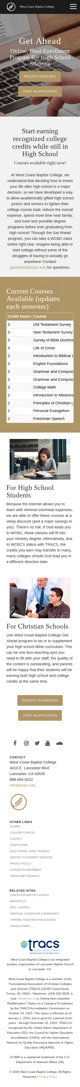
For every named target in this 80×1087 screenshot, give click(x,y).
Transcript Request (24, 876)
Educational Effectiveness (30, 851)
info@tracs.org (28, 998)
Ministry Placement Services (31, 857)
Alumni (15, 826)
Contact (16, 838)
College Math (44, 387)
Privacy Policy (20, 863)
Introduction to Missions (53, 395)
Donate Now (18, 845)
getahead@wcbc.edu (28, 267)
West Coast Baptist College (37, 6)
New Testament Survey (53, 332)
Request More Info (40, 76)
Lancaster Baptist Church (29, 895)
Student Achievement (25, 869)
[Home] (11, 6)
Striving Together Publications (33, 919)
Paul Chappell (20, 907)
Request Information (40, 700)
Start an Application (40, 91)
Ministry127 (18, 901)
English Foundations (50, 364)
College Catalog (22, 832)
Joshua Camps (20, 926)
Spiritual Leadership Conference (34, 913)
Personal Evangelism (51, 411)
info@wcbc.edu (23, 785)
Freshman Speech (49, 419)
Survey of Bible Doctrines (54, 340)
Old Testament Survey (52, 324)
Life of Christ (44, 348)
